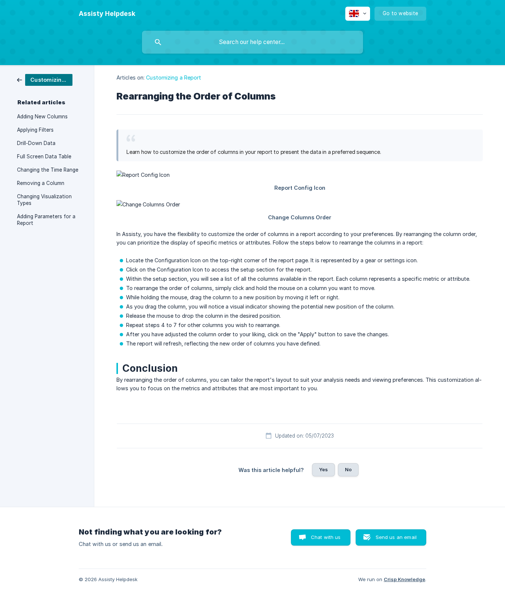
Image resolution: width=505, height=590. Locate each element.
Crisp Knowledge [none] (404, 579)
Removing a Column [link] (40, 183)
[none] (107, 14)
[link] (44, 79)
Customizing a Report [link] (173, 77)
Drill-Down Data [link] (36, 143)
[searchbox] (252, 42)
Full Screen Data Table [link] (44, 156)
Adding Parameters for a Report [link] (46, 219)
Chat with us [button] (326, 537)
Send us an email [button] (396, 537)
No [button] (348, 469)
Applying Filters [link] (35, 130)
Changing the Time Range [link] (47, 170)
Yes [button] (323, 469)
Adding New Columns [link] (42, 116)
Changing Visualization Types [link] (44, 199)
